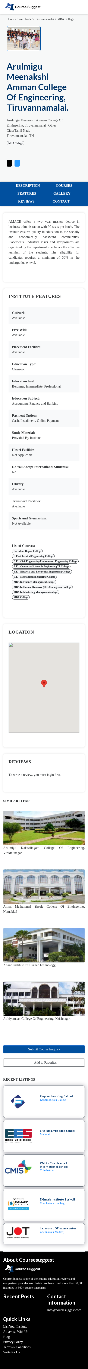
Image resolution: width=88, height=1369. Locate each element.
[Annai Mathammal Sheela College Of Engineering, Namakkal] (44, 886)
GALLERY (61, 193)
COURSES (64, 185)
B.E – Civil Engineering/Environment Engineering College (45, 561)
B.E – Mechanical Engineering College (34, 576)
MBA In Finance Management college (34, 581)
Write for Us (11, 1352)
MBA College (65, 19)
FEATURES (27, 193)
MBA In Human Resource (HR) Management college (42, 587)
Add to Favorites (45, 1062)
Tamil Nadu (24, 19)
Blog (6, 1337)
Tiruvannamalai (44, 19)
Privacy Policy (13, 1342)
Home (10, 19)
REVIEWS (26, 201)
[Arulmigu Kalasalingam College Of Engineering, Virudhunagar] (44, 828)
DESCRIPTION (28, 185)
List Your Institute (15, 1326)
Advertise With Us (15, 1331)
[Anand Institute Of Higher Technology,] (44, 945)
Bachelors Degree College (27, 551)
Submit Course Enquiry (44, 1049)
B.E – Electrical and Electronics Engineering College (42, 571)
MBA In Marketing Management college (35, 592)
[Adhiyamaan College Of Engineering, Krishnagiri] (44, 999)
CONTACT (61, 201)
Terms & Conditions (17, 1347)
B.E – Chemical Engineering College (33, 556)
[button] (17, 162)
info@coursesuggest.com (64, 1310)
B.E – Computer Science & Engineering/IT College (41, 566)
